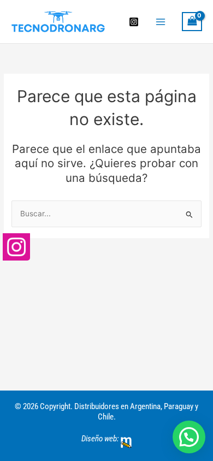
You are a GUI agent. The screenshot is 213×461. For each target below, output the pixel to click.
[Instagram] (134, 22)
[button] (189, 437)
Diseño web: (100, 439)
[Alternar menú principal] (160, 21)
